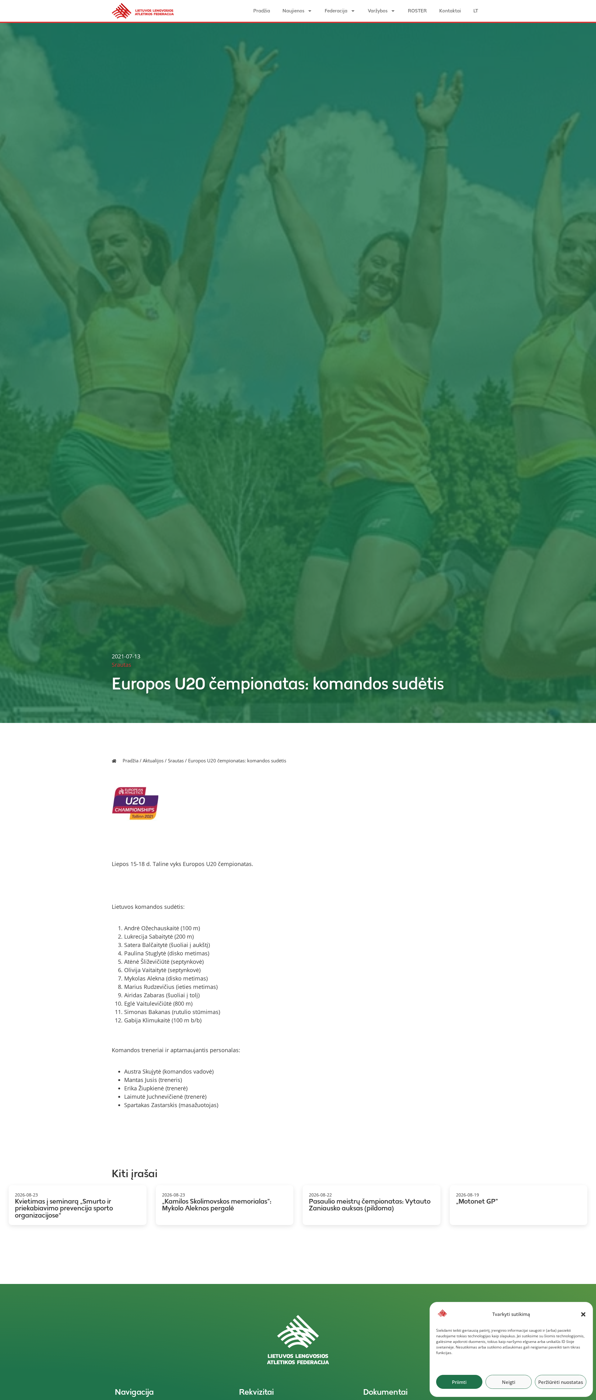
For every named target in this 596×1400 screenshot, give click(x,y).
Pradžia (261, 11)
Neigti (508, 1382)
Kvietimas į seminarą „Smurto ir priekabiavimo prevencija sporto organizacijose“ (64, 1208)
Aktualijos (153, 760)
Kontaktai (450, 11)
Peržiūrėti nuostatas (560, 1382)
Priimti (459, 1382)
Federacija (336, 11)
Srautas (176, 760)
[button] (583, 1314)
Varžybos (377, 11)
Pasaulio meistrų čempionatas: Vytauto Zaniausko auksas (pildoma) (370, 1205)
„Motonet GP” (477, 1201)
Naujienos (293, 11)
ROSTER (417, 11)
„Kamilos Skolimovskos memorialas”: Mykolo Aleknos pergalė (216, 1205)
